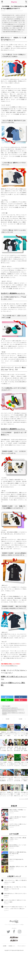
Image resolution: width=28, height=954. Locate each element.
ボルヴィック (15, 712)
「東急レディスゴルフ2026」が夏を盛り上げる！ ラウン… (18, 838)
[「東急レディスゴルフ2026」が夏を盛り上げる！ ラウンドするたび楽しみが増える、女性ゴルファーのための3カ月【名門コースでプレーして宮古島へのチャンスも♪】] (4, 840)
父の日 (5, 714)
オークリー (15, 708)
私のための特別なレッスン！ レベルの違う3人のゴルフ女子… (18, 845)
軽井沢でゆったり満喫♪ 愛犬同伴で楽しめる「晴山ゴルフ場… (18, 852)
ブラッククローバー (12, 711)
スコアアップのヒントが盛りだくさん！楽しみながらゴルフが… (18, 824)
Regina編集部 (7, 706)
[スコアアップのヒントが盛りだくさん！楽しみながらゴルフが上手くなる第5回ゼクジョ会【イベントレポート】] (4, 826)
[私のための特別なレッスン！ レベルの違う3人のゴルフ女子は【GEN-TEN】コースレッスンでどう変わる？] (4, 847)
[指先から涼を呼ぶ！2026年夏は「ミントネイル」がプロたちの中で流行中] (4, 812)
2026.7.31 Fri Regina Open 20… (17, 859)
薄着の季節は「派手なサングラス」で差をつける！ (18, 867)
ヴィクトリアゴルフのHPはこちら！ (9, 665)
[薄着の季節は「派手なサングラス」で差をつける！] (4, 869)
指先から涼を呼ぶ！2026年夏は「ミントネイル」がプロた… (18, 810)
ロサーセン (22, 712)
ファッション (9, 10)
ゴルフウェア (20, 10)
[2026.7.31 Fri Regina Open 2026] (4, 862)
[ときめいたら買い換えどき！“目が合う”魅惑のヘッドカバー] (4, 819)
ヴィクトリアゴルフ (7, 708)
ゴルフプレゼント (7, 709)
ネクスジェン (21, 709)
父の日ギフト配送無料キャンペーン (13, 293)
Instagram (19, 932)
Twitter (8, 932)
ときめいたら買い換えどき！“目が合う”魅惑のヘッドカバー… (18, 817)
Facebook (14, 932)
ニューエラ (14, 709)
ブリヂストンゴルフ (7, 712)
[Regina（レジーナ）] (14, 2)
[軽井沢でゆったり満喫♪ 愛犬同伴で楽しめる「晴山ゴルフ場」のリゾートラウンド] (4, 854)
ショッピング (14, 10)
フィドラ (5, 711)
